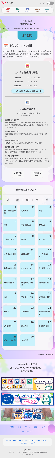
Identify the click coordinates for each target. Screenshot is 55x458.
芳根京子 (17, 86)
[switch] (41, 2)
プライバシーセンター (32, 440)
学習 (19, 427)
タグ (43, 427)
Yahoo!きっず (6, 28)
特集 (12, 427)
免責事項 (23, 443)
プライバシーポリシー (13, 440)
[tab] (8, 200)
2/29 (36, 174)
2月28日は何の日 (33, 28)
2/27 (19, 174)
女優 (35, 82)
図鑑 (35, 427)
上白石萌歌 (18, 82)
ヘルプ (32, 443)
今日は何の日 (19, 28)
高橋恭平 (17, 77)
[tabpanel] (27, 275)
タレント (37, 77)
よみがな (43, 3)
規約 (44, 440)
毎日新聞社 (49, 354)
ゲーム (27, 427)
